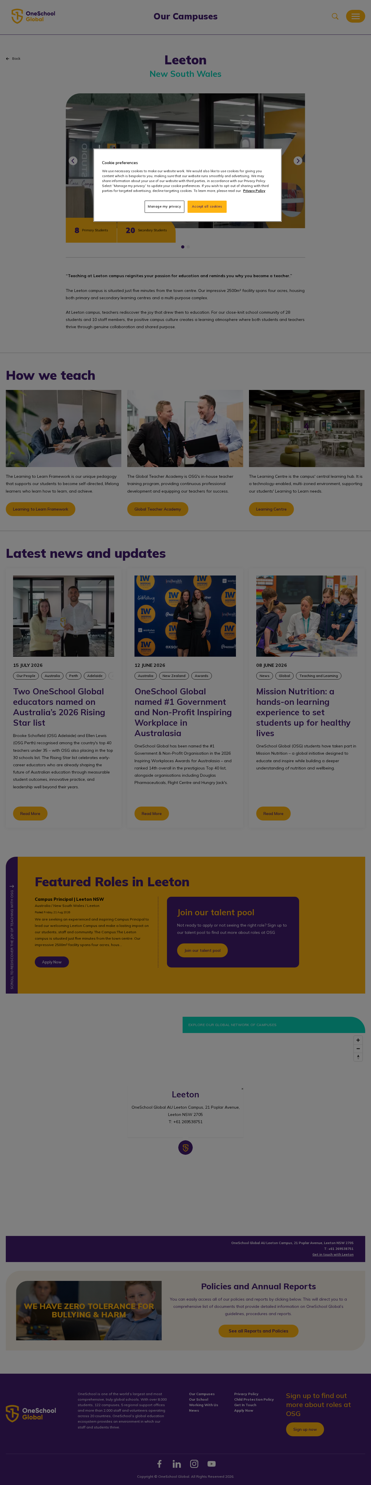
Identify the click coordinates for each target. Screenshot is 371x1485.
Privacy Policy (254, 191)
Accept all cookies (207, 206)
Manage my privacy (164, 206)
